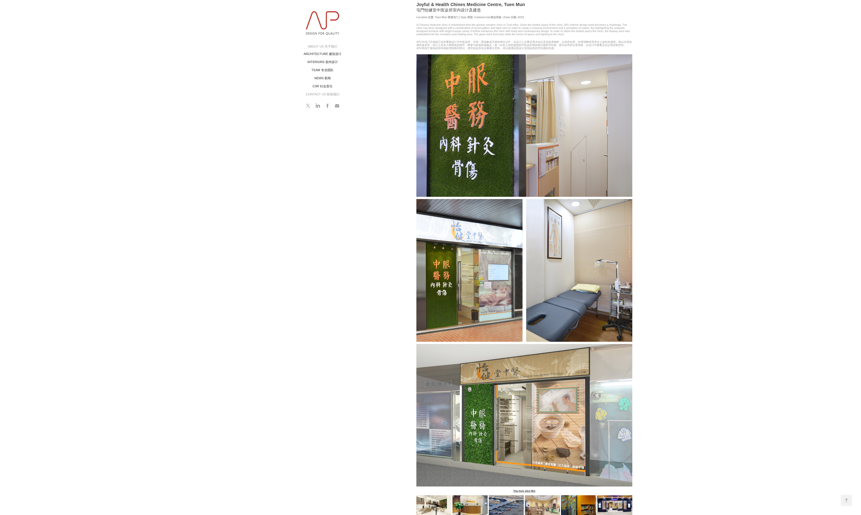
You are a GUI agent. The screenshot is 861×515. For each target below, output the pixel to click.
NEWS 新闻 (322, 78)
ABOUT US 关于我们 (322, 46)
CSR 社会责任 (323, 86)
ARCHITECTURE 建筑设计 (322, 54)
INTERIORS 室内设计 (322, 62)
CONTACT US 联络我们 (322, 94)
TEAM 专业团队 (322, 70)
